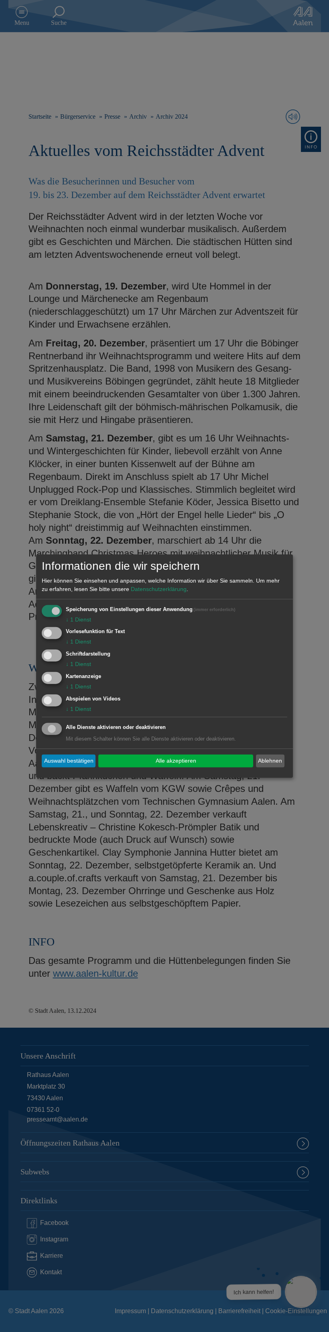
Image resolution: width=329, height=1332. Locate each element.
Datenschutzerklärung (159, 588)
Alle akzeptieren (176, 760)
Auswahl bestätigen (68, 760)
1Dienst (78, 619)
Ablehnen (270, 760)
